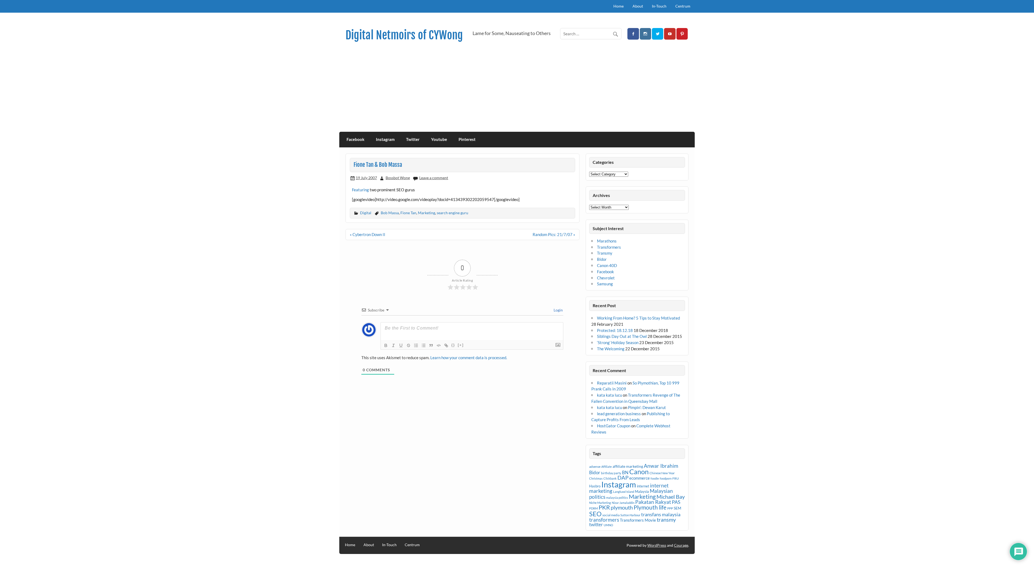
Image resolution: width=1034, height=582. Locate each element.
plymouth (622, 507)
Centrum (682, 6)
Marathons (607, 240)
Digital (365, 212)
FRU (675, 478)
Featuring (360, 189)
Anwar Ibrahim (661, 466)
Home (618, 6)
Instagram (385, 139)
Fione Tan (408, 212)
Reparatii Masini (612, 382)
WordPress (656, 545)
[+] (461, 345)
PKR (604, 507)
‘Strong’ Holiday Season (617, 342)
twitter (596, 524)
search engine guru (452, 212)
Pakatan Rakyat (653, 502)
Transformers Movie (638, 520)
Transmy (604, 253)
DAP (622, 477)
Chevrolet (606, 277)
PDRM (593, 508)
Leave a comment (433, 177)
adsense (594, 467)
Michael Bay (670, 496)
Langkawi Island (623, 491)
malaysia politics (617, 497)
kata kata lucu (609, 395)
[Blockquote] (431, 345)
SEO (595, 514)
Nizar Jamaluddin (623, 502)
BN (625, 472)
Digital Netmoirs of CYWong (404, 35)
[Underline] (401, 345)
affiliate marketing (628, 466)
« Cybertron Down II (367, 234)
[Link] (446, 345)
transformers (604, 520)
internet (643, 486)
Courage (681, 545)
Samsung (605, 283)
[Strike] (408, 345)
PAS (676, 502)
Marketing (426, 212)
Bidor (602, 259)
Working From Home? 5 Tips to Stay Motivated (638, 318)
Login (558, 310)
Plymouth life (650, 507)
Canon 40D (607, 265)
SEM (677, 508)
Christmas (596, 478)
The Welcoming (610, 348)
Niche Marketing (600, 502)
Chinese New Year (662, 473)
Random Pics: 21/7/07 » (554, 234)
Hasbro (594, 486)
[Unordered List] (423, 345)
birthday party (611, 473)
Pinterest (467, 139)
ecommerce (639, 478)
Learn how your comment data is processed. (468, 357)
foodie (655, 478)
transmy (666, 519)
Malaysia (642, 491)
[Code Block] (438, 345)
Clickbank (610, 478)
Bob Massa (390, 212)
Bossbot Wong (398, 177)
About (638, 6)
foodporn (666, 478)
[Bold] (386, 345)
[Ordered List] (416, 345)
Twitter (413, 139)
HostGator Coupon (613, 425)
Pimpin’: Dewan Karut (647, 407)
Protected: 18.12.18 (615, 330)
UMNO (608, 525)
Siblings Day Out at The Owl (622, 336)
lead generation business (619, 413)
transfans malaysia (660, 514)
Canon (639, 471)
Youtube (439, 139)
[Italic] (393, 345)
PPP (670, 508)
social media (611, 515)
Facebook (355, 139)
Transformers (609, 247)
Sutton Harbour (630, 515)
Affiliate (606, 466)
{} (453, 345)
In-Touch (659, 6)
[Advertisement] (517, 91)
